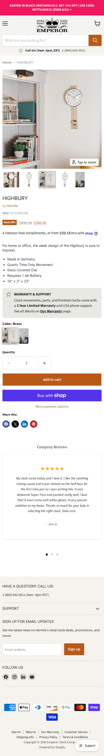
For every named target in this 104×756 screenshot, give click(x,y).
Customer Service (76, 732)
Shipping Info (25, 737)
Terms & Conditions (75, 737)
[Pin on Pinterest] (33, 424)
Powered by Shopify (52, 747)
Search (16, 732)
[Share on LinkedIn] (24, 424)
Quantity (8, 352)
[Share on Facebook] (6, 424)
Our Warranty (50, 732)
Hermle (12, 205)
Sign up (74, 649)
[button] (11, 179)
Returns (31, 732)
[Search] (95, 40)
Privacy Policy (48, 737)
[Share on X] (15, 424)
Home (6, 62)
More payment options (52, 407)
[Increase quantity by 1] (44, 363)
